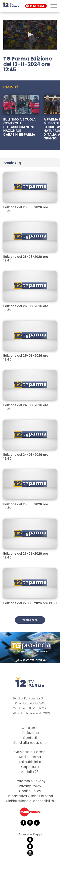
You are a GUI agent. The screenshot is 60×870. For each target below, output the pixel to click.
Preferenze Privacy (30, 781)
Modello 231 (30, 771)
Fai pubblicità (30, 761)
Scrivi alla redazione (30, 742)
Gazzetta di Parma (30, 751)
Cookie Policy (30, 791)
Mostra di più (30, 620)
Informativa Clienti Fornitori (30, 796)
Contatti (30, 737)
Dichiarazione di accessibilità (30, 801)
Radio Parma (30, 756)
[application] (30, 35)
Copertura (30, 766)
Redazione (30, 732)
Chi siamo (30, 727)
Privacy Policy (30, 786)
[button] (30, 34)
